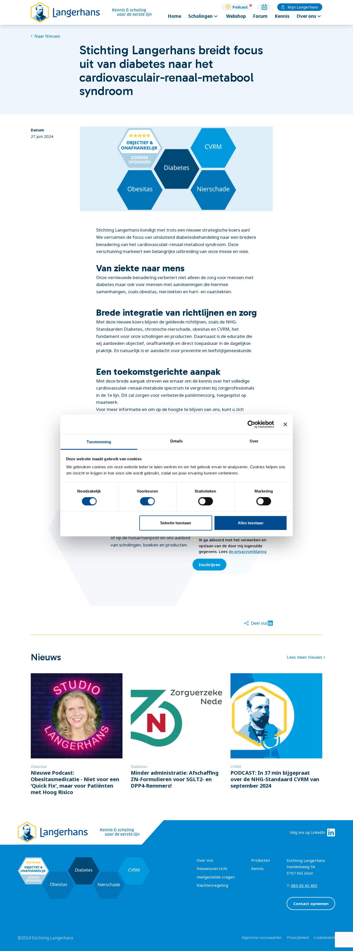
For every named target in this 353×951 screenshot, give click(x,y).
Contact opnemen (310, 903)
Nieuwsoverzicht (212, 868)
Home (174, 16)
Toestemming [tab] (99, 442)
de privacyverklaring (247, 551)
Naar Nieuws (47, 36)
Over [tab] (254, 441)
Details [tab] (176, 441)
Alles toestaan (250, 523)
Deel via (259, 623)
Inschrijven (209, 564)
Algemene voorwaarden (262, 937)
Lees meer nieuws (304, 657)
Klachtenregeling (212, 885)
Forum (260, 16)
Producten (260, 860)
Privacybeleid (298, 937)
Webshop (236, 16)
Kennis (282, 16)
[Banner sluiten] (285, 424)
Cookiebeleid (324, 937)
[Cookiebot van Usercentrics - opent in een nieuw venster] (251, 424)
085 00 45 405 (304, 885)
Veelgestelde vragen (216, 876)
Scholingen (203, 16)
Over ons (309, 16)
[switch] (147, 501)
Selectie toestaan (175, 523)
